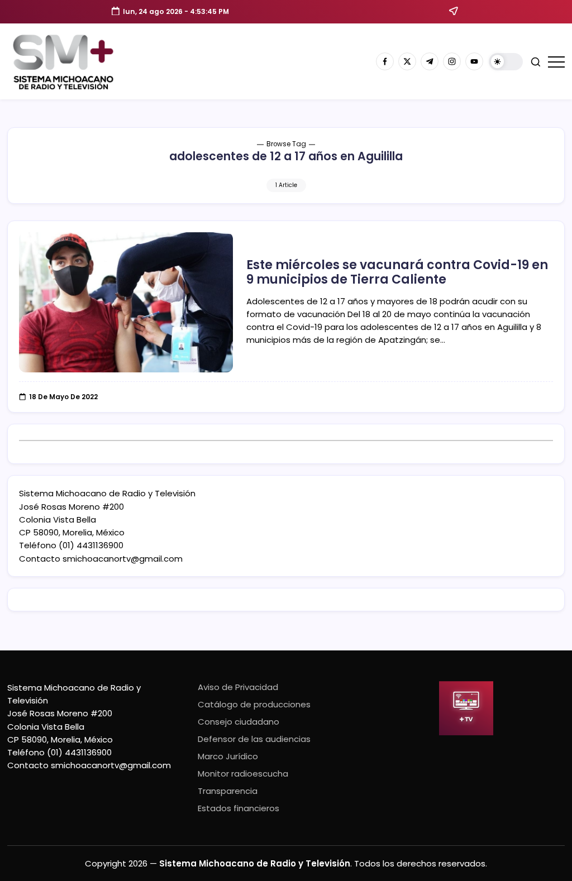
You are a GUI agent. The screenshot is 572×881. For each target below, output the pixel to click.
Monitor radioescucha (243, 773)
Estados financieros (238, 808)
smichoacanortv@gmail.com (123, 558)
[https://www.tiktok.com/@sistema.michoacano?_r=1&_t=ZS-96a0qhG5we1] (429, 61)
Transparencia (228, 791)
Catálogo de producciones (254, 704)
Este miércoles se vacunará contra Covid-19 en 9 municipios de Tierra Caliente (397, 272)
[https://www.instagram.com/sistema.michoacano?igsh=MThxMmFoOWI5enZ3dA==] (452, 61)
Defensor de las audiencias (254, 739)
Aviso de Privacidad (238, 687)
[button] (506, 61)
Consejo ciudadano (238, 721)
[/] (407, 61)
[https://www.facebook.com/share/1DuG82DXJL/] (385, 61)
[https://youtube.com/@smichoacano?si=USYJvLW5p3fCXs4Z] (474, 61)
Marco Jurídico (228, 756)
